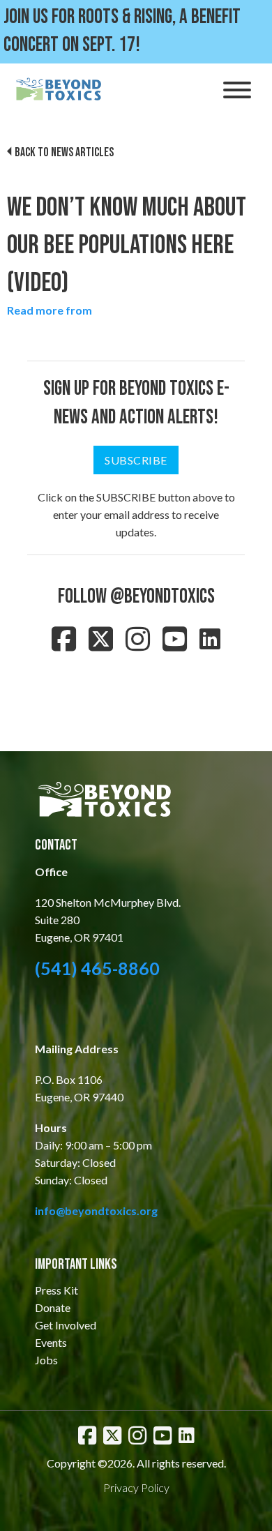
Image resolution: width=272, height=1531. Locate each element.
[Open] (237, 90)
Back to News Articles (64, 152)
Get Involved (65, 1325)
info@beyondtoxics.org (96, 1210)
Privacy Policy (136, 1487)
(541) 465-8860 (97, 968)
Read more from (49, 310)
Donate (52, 1307)
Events (51, 1342)
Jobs (46, 1359)
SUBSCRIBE (136, 460)
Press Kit (56, 1290)
